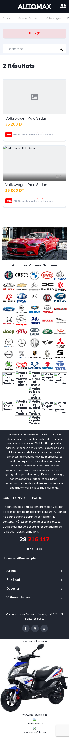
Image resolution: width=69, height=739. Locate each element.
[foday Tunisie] (60, 297)
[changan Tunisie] (60, 275)
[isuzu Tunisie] (47, 320)
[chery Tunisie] (8, 286)
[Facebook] (26, 628)
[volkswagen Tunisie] (21, 378)
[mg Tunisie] (34, 342)
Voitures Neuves (18, 597)
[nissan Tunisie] (8, 354)
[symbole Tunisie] (34, 407)
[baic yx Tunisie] (34, 393)
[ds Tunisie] (34, 297)
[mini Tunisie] (47, 342)
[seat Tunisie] (60, 354)
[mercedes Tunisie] (21, 342)
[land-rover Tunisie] (47, 331)
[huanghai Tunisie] (21, 320)
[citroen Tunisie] (34, 286)
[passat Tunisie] (60, 407)
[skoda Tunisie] (8, 365)
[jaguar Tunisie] (60, 320)
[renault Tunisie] (47, 354)
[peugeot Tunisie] (21, 354)
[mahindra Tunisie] (60, 331)
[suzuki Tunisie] (47, 365)
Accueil (7, 18)
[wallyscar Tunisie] (34, 378)
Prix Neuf (13, 579)
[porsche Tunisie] (34, 354)
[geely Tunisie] (34, 309)
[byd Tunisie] (47, 275)
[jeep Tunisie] (8, 331)
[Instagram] (44, 628)
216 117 (34, 539)
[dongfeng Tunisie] (8, 297)
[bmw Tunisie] (34, 275)
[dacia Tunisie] (47, 286)
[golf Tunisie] (47, 407)
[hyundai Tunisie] (34, 320)
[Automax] (35, 6)
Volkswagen (53, 18)
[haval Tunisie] (60, 309)
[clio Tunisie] (8, 407)
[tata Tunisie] (60, 365)
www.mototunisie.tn (34, 641)
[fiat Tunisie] (47, 297)
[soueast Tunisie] (21, 365)
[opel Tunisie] (47, 378)
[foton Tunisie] (21, 309)
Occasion (13, 588)
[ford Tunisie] (8, 309)
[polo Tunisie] (34, 421)
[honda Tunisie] (8, 320)
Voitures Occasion (29, 18)
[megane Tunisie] (21, 407)
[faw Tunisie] (21, 297)
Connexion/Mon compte (20, 558)
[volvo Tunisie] (60, 378)
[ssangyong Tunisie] (34, 365)
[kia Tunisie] (21, 331)
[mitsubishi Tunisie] (60, 342)
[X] (35, 628)
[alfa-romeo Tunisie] (8, 275)
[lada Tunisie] (34, 331)
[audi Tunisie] (21, 275)
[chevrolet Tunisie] (21, 286)
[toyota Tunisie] (8, 378)
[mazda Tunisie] (8, 342)
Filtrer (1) (34, 33)
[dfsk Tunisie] (60, 286)
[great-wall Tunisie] (47, 309)
